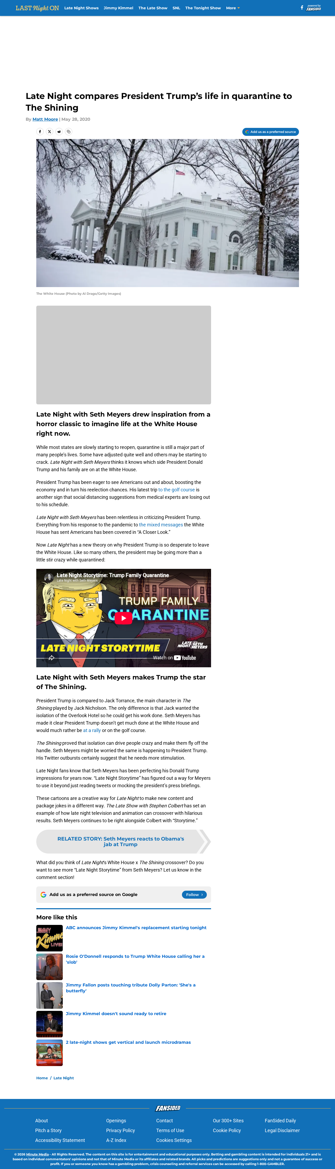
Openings (116, 1120)
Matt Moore (45, 119)
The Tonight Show (203, 8)
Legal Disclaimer (282, 1130)
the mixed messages (161, 524)
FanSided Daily (280, 1120)
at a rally (92, 730)
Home (42, 1078)
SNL (176, 8)
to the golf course (176, 489)
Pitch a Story (48, 1130)
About (41, 1120)
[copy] (68, 131)
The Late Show (153, 8)
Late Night (63, 1078)
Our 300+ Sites (228, 1120)
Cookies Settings (174, 1140)
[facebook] (302, 7)
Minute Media (37, 1154)
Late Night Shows (81, 8)
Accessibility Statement (60, 1140)
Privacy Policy (120, 1130)
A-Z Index (116, 1140)
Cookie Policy (227, 1130)
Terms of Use (170, 1130)
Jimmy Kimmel (118, 8)
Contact (164, 1120)
